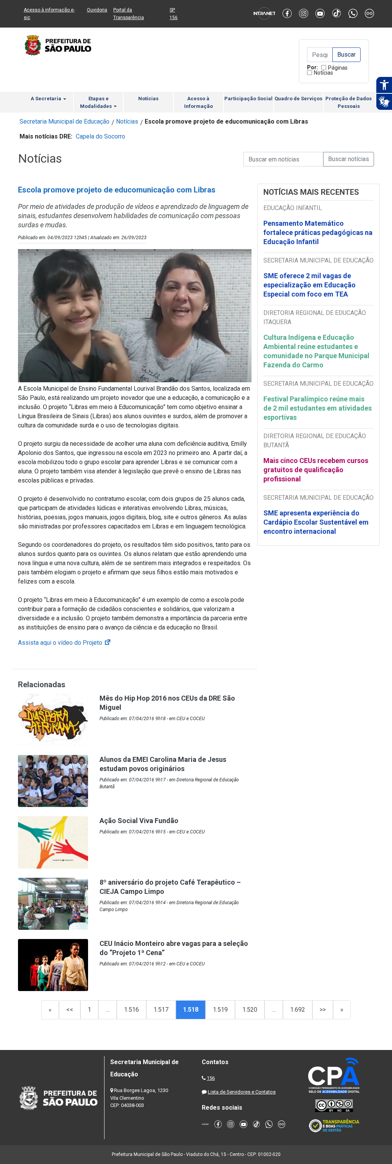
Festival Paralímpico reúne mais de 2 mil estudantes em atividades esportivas (317, 408)
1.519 (220, 1009)
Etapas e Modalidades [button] (96, 102)
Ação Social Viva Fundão (139, 821)
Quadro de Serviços (298, 98)
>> (323, 1009)
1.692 (297, 1009)
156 (211, 1078)
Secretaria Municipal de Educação (64, 121)
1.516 (131, 1009)
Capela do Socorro (100, 136)
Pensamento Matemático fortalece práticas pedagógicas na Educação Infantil (317, 232)
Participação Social (248, 98)
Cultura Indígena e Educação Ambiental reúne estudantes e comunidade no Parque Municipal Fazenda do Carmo (316, 351)
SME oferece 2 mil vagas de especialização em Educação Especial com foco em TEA (309, 285)
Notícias (323, 72)
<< (69, 1009)
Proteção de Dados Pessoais (348, 102)
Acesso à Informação (198, 102)
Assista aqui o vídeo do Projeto (64, 642)
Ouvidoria (97, 10)
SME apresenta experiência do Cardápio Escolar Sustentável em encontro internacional (316, 522)
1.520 (249, 1009)
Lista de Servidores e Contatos (242, 1092)
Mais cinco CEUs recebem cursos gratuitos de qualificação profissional (315, 469)
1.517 (161, 1009)
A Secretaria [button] (46, 98)
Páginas (338, 67)
